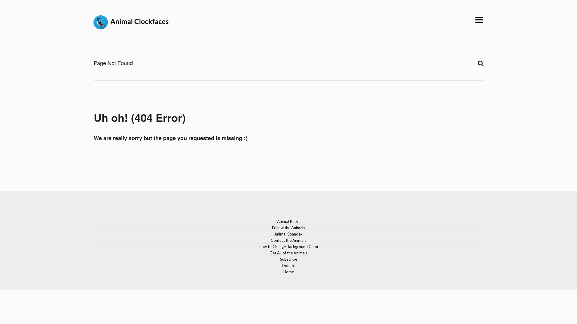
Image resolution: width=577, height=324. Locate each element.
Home (288, 271)
